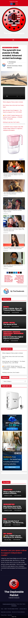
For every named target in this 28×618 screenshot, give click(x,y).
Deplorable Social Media (6, 611)
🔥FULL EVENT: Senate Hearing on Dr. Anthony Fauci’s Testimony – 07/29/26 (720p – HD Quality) (12, 117)
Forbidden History (16, 331)
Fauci (5, 533)
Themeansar (13, 605)
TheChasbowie (12, 62)
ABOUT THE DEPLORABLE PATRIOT (11, 608)
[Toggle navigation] (13, 40)
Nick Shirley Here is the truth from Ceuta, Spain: (12, 507)
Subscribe (10, 615)
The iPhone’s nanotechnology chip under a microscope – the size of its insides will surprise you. (8, 278)
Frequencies (6, 322)
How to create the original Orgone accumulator (13, 337)
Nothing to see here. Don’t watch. (11, 122)
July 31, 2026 (7, 524)
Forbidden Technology (7, 47)
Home (2, 608)
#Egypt (20, 65)
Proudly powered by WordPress (9, 604)
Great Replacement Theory (9, 504)
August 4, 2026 (8, 510)
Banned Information (8, 331)
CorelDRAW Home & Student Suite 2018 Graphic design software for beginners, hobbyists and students (13, 128)
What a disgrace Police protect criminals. (13, 102)
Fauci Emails (9, 533)
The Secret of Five (10, 324)
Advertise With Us (23, 608)
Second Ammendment (8, 489)
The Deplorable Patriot (14, 33)
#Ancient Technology (12, 65)
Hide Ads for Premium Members (18, 611)
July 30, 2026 (7, 539)
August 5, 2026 (8, 495)
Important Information (18, 333)
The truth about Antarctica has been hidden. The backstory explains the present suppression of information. (19, 279)
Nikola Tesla (15, 47)
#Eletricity (9, 67)
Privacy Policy (4, 615)
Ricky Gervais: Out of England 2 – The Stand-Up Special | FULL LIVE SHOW (13, 522)
